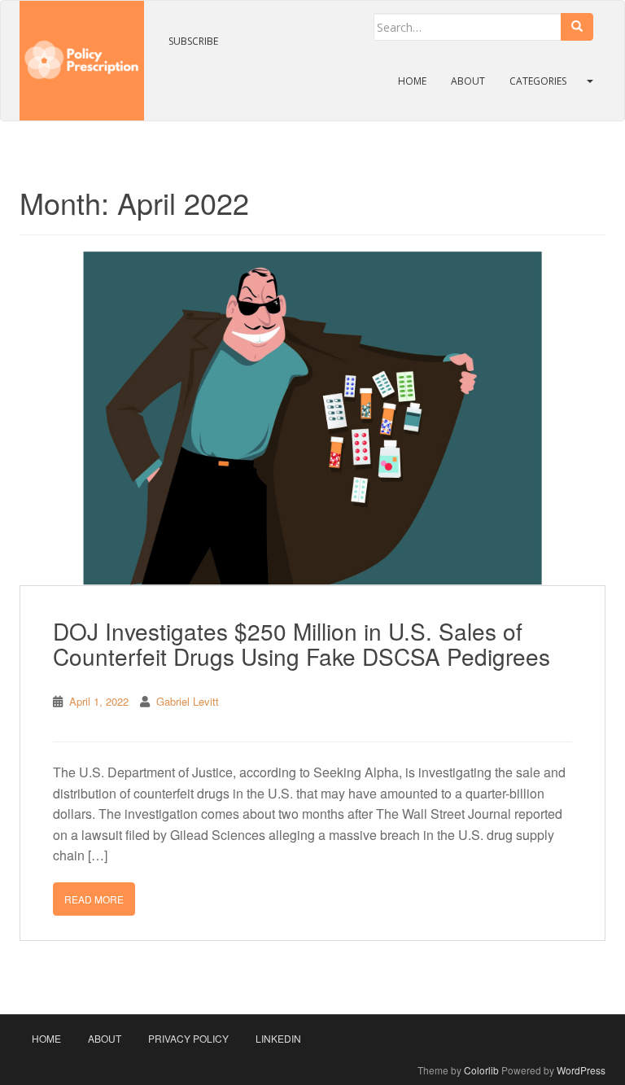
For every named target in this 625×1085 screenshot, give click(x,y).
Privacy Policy (188, 1038)
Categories (537, 81)
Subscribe (193, 41)
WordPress (581, 1070)
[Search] (577, 27)
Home (412, 81)
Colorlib (481, 1070)
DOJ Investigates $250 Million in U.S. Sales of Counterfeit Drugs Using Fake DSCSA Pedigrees (301, 643)
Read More (94, 899)
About (468, 81)
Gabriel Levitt (187, 701)
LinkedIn (278, 1038)
